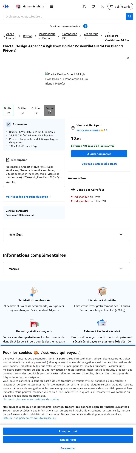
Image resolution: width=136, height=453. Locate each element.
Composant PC (69, 36)
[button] (51, 6)
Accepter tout (68, 431)
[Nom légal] (120, 234)
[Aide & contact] (84, 6)
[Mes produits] (93, 6)
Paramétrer (68, 448)
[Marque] (120, 268)
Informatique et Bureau (47, 36)
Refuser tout (68, 439)
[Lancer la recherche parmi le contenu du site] (129, 16)
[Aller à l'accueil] (6, 6)
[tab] (8, 110)
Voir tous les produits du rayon (27, 196)
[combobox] (68, 16)
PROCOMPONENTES (88, 130)
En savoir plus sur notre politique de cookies (31, 399)
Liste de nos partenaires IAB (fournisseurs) (29, 418)
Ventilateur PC (91, 36)
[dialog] (68, 399)
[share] (127, 58)
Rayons (27, 35)
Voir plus (10, 182)
